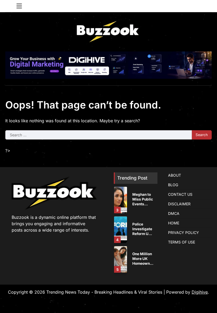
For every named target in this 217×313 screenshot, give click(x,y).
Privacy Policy (183, 232)
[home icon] (9, 6)
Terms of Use (181, 242)
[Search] (208, 6)
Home (173, 223)
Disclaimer (179, 204)
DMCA (173, 213)
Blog (173, 184)
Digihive (200, 292)
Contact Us (180, 194)
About (174, 175)
